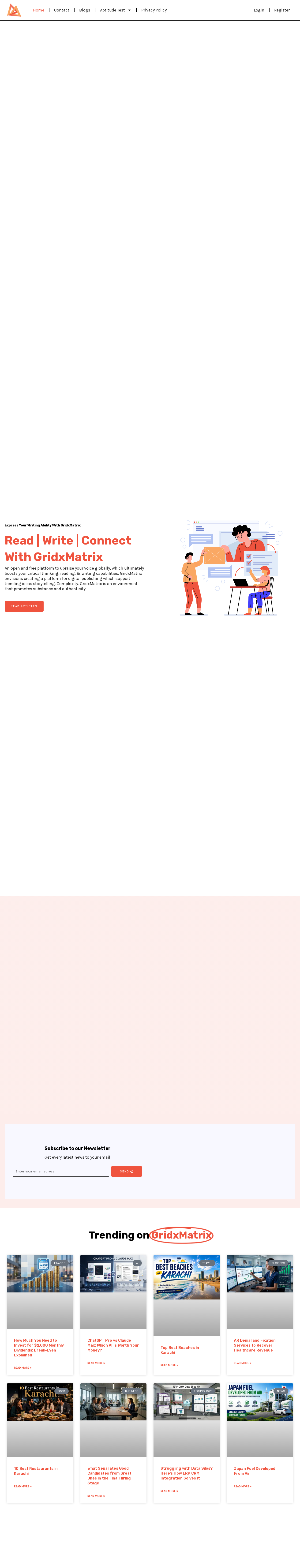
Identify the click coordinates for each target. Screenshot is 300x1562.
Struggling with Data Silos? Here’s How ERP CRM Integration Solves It (187, 1473)
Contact (61, 10)
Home (38, 10)
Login (259, 10)
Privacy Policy (154, 10)
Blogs (84, 10)
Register (282, 10)
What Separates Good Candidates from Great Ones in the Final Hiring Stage (109, 1475)
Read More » (23, 1367)
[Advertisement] (223, 1161)
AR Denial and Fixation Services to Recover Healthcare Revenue (255, 1345)
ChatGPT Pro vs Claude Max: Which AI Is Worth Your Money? (113, 1345)
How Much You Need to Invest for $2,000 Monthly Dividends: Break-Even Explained (39, 1347)
